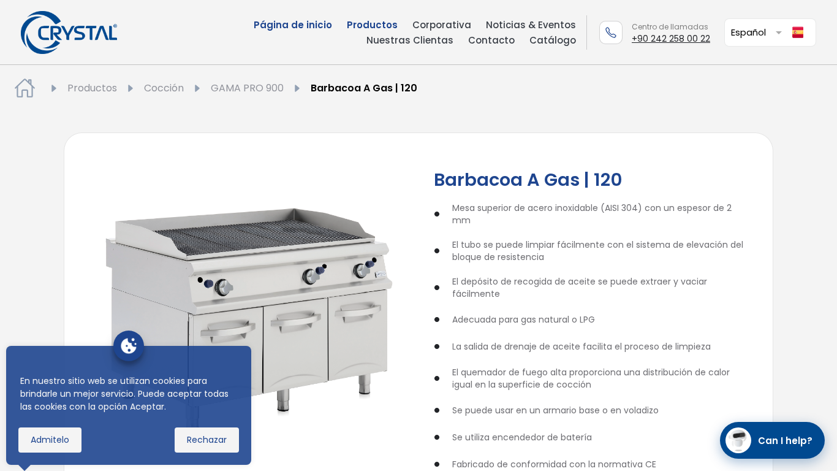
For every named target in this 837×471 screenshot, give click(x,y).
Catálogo (552, 40)
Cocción (164, 88)
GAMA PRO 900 (247, 88)
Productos (372, 24)
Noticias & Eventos (531, 24)
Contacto (491, 40)
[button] (758, 32)
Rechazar (207, 440)
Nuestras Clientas (409, 40)
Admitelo (50, 440)
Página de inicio (293, 24)
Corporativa (441, 24)
